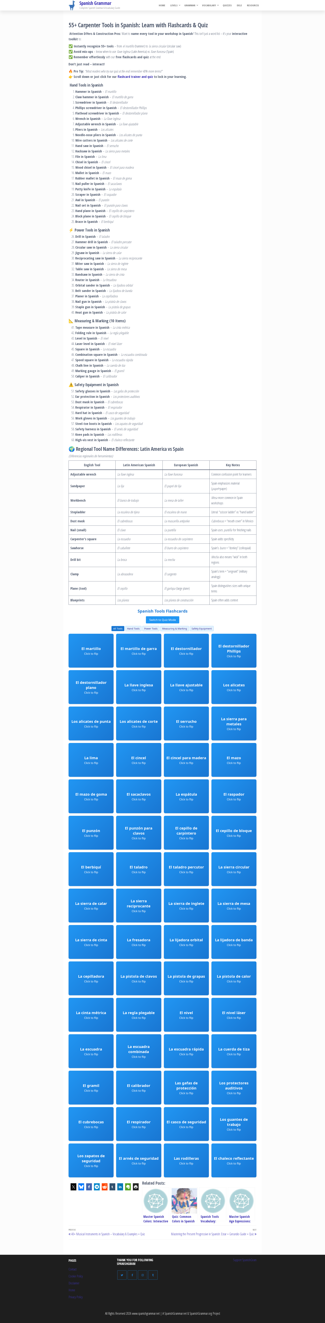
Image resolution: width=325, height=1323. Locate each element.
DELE (239, 5)
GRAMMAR (189, 5)
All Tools (118, 628)
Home (162, 5)
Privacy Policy (76, 1297)
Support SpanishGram (244, 1260)
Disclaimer (74, 1283)
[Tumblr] (153, 1275)
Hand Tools (133, 628)
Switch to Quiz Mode (162, 620)
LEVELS (174, 5)
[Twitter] (122, 1275)
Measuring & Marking (174, 628)
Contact (73, 1269)
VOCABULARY (209, 5)
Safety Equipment (202, 628)
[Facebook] (132, 1275)
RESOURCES (253, 5)
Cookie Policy (76, 1276)
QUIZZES (227, 5)
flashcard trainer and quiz (135, 76)
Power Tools (151, 628)
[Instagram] (142, 1275)
